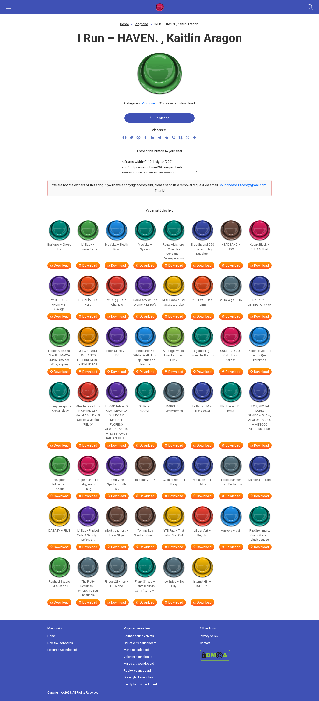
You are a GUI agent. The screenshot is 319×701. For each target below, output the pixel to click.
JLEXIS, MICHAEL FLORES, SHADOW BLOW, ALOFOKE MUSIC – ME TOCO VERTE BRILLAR (259, 417)
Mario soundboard (136, 649)
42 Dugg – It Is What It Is (116, 302)
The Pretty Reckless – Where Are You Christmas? (88, 588)
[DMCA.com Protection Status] (236, 655)
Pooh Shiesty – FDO (116, 353)
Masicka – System (145, 247)
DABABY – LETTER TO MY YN (260, 302)
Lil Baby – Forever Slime (88, 247)
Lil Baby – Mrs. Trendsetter (202, 408)
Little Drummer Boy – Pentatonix (231, 482)
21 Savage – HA (231, 300)
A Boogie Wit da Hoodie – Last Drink (174, 355)
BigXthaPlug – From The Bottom (202, 353)
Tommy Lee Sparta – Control (145, 533)
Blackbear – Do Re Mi (230, 408)
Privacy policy (209, 636)
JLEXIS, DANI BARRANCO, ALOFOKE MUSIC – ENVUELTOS (88, 357)
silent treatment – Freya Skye (116, 533)
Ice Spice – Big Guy (174, 584)
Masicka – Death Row (116, 247)
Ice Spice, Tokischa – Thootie (59, 484)
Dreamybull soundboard (140, 677)
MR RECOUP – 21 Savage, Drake (173, 302)
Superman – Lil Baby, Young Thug (88, 484)
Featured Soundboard (62, 649)
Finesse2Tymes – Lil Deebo (116, 584)
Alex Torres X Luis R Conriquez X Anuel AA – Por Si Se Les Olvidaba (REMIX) (88, 415)
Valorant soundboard (138, 656)
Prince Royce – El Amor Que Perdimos (259, 355)
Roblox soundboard (137, 670)
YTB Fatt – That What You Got (174, 533)
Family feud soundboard (140, 684)
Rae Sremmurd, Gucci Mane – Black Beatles (259, 535)
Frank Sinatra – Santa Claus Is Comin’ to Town (145, 586)
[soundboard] (159, 7)
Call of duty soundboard (140, 643)
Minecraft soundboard (139, 663)
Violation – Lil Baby (202, 482)
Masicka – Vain (231, 530)
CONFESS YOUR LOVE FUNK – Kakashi (231, 355)
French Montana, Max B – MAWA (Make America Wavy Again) (59, 357)
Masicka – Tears (259, 480)
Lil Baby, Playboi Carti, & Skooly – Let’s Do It (88, 535)
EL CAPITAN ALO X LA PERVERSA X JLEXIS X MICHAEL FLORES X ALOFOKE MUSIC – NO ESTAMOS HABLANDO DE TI (116, 422)
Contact (205, 643)
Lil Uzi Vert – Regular (202, 533)
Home (124, 24)
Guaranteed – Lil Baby (174, 482)
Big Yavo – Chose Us (59, 247)
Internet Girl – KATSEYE (202, 584)
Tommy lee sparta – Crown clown (59, 408)
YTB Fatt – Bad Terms (202, 302)
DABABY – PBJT (59, 530)
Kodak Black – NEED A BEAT (259, 247)
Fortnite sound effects (139, 636)
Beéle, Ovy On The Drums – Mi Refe (145, 302)
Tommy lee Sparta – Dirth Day (116, 484)
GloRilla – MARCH (145, 408)
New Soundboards (60, 643)
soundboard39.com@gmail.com (242, 185)
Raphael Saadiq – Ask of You (59, 584)
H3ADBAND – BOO (231, 247)
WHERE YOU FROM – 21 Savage (59, 304)
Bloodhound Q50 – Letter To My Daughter (202, 249)
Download (162, 118)
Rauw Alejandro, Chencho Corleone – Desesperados (174, 251)
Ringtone (141, 24)
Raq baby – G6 (145, 480)
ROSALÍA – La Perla (88, 302)
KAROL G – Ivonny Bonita (174, 408)
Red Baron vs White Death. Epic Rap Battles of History (145, 357)
